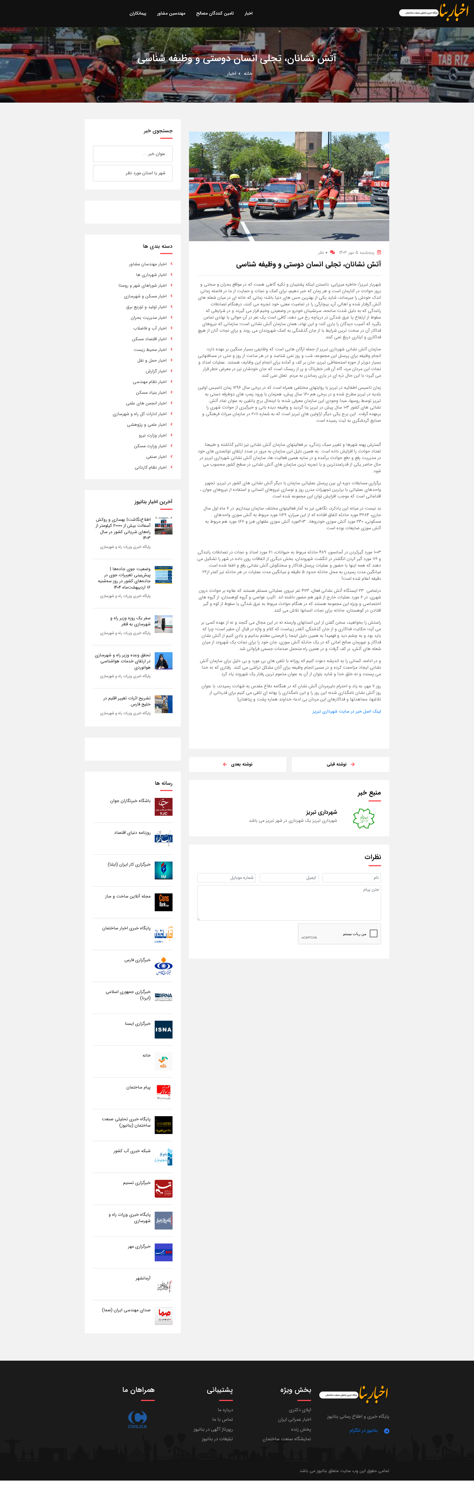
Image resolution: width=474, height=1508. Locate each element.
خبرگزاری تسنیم (137, 1182)
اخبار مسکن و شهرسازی (145, 296)
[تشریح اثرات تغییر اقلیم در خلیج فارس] (164, 703)
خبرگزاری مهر (139, 1246)
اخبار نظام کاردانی (151, 467)
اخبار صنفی (156, 456)
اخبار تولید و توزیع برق (146, 306)
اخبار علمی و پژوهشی (147, 424)
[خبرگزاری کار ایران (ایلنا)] (164, 870)
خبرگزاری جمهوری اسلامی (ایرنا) (128, 994)
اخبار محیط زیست (150, 349)
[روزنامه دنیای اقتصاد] (164, 838)
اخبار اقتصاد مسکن (149, 339)
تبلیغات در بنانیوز (217, 1439)
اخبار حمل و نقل (152, 360)
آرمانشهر (143, 1278)
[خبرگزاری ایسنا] (164, 1029)
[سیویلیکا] (137, 1419)
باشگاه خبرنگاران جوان (130, 800)
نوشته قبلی (337, 764)
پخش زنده (301, 1429)
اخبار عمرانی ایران (294, 1419)
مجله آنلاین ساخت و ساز (128, 896)
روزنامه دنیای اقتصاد (132, 832)
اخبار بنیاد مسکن (151, 392)
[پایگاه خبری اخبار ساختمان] (164, 933)
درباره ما (225, 1410)
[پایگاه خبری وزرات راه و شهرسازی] (164, 1220)
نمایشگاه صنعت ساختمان (287, 1439)
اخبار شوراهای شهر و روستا (143, 285)
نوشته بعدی (242, 764)
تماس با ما (222, 1419)
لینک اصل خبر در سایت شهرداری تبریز (347, 711)
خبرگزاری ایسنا (138, 1023)
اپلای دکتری (300, 1410)
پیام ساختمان (138, 1087)
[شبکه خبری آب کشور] (164, 1156)
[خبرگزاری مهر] (164, 1252)
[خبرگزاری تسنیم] (164, 1188)
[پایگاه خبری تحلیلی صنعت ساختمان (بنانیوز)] (164, 1124)
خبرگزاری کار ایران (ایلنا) (129, 864)
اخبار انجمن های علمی (146, 403)
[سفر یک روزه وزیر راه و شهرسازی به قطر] (164, 623)
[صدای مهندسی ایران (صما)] (164, 1315)
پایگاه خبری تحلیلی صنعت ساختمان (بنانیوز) (126, 1122)
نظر (322, 252)
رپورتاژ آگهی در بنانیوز (213, 1429)
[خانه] (164, 1061)
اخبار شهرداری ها (151, 274)
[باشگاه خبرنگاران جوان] (164, 806)
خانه (248, 73)
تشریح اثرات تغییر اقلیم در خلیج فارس (127, 701)
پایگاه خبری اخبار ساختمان (126, 928)
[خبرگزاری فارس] (164, 965)
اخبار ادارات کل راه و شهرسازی (140, 413)
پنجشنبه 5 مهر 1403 (356, 252)
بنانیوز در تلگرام (364, 1430)
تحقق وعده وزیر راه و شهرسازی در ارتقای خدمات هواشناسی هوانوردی (123, 661)
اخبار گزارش (156, 371)
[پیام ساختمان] (164, 1093)
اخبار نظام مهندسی (150, 381)
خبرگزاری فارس (138, 959)
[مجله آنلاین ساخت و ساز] (164, 902)
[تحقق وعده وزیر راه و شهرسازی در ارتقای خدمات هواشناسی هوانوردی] (164, 660)
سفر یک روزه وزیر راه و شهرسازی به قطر (130, 621)
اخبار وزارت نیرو (153, 435)
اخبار (231, 73)
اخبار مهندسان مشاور (148, 264)
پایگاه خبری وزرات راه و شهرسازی (125, 547)
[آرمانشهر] (164, 1284)
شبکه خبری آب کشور (132, 1150)
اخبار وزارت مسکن (150, 446)
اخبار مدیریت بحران (149, 317)
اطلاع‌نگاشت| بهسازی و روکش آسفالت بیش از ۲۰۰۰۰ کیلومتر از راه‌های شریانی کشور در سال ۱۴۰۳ (123, 528)
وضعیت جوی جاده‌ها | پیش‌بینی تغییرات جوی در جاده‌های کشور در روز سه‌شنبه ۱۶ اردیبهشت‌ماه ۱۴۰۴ (124, 578)
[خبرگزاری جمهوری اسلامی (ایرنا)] (164, 997)
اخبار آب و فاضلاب (150, 328)
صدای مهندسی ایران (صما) (126, 1310)
